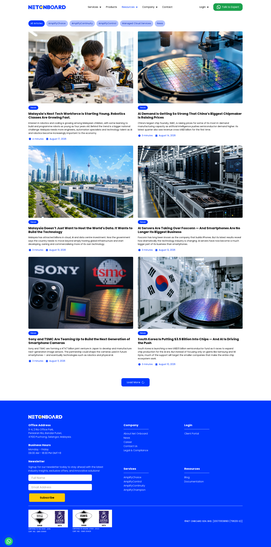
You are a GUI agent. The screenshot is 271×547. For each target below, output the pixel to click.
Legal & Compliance (136, 450)
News (127, 438)
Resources (128, 7)
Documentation (194, 481)
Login (202, 7)
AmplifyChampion (135, 490)
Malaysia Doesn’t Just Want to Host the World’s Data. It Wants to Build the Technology (80, 230)
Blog (187, 477)
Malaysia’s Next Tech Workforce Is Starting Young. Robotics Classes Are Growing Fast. (76, 115)
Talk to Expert (230, 7)
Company (148, 7)
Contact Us (130, 446)
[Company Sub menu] (156, 7)
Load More (133, 382)
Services (93, 7)
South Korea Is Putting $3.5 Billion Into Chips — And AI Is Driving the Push (188, 341)
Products (111, 7)
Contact (167, 7)
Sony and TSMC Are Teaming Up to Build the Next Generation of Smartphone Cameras (79, 341)
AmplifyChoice (132, 477)
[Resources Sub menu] (137, 7)
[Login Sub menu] (208, 7)
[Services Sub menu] (100, 7)
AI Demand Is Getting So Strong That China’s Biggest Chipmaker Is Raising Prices (190, 115)
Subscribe (47, 497)
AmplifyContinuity (134, 485)
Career (128, 442)
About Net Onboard (136, 433)
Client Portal (191, 433)
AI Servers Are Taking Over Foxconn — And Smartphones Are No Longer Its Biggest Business (189, 230)
